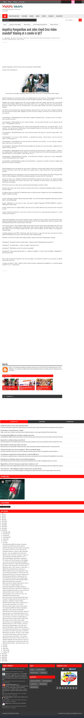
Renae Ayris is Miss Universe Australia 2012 (13, 609)
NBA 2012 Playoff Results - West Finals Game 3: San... (16, 643)
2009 (3, 657)
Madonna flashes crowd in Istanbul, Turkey (13, 592)
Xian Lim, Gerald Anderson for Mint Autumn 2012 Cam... (16, 641)
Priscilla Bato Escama (10, 684)
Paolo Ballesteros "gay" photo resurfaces (10, 671)
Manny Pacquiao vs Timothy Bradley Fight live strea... (16, 613)
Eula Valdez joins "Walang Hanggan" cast (12, 585)
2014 (3, 526)
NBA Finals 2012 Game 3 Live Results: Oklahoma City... (16, 574)
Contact (15, 1)
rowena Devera (9, 697)
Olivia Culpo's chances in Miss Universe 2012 (13, 620)
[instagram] (73, 2)
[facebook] (62, 2)
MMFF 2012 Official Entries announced (12, 581)
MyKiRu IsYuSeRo (15, 713)
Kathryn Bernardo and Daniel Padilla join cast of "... (15, 556)
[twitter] (66, 2)
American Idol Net (35, 680)
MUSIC (37, 16)
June (4, 542)
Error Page (22, 1)
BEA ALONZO (26, 38)
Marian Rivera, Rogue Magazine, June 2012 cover (14, 625)
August (5, 539)
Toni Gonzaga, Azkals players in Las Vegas (13, 604)
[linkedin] (76, 2)
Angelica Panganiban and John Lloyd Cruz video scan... (16, 639)
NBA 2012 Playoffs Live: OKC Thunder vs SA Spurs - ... (16, 623)
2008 (3, 659)
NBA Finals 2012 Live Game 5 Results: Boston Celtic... (16, 618)
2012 (3, 530)
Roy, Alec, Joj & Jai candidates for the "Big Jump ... (15, 553)
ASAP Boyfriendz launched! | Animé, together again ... (15, 578)
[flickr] (69, 2)
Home (4, 1)
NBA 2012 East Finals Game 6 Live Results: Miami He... (16, 611)
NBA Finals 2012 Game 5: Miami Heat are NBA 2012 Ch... (16, 563)
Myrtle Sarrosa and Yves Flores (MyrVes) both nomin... (16, 597)
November (5, 533)
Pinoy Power (43, 684)
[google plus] (80, 2)
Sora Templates (66, 713)
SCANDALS (4, 39)
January (5, 652)
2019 (3, 517)
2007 (3, 660)
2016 (3, 523)
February (5, 650)
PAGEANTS (51, 16)
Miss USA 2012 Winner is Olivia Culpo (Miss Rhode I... (16, 627)
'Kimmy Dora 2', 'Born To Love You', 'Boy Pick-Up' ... (15, 549)
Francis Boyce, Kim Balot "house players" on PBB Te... (16, 630)
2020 (3, 516)
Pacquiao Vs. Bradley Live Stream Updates (13, 600)
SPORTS (44, 16)
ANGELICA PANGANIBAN (17, 38)
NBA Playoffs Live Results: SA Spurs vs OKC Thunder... (16, 632)
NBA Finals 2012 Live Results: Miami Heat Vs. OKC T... (16, 583)
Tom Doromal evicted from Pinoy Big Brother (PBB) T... (16, 579)
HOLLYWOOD (59, 16)
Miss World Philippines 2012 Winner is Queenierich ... (15, 558)
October (5, 535)
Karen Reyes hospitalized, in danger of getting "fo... (15, 586)
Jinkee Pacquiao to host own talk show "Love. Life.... (15, 593)
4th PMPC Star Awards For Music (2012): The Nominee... (16, 547)
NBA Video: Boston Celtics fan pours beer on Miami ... (16, 606)
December (5, 532)
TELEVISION (24, 16)
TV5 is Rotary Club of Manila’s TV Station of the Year (15, 572)
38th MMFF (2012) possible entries (11, 595)
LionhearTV (34, 684)
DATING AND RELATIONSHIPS (36, 38)
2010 (3, 655)
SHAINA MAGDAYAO (12, 39)
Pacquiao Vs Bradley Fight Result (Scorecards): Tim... (16, 599)
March (4, 648)
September (6, 537)
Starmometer (34, 687)
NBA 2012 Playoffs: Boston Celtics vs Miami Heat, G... (16, 602)
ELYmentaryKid (47, 680)
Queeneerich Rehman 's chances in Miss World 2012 (15, 551)
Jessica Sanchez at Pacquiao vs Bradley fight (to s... (15, 616)
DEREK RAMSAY (46, 38)
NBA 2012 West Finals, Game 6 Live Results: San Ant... (16, 615)
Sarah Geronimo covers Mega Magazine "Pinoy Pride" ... (16, 622)
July (4, 540)
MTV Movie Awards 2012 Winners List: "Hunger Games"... (16, 629)
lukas (6, 668)
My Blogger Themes (77, 713)
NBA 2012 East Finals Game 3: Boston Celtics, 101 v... (16, 637)
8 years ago (21, 671)
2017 (3, 521)
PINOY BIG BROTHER (14, 16)
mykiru (7, 703)
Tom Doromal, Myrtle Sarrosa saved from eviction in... (15, 634)
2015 (3, 525)
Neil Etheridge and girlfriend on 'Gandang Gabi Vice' (15, 576)
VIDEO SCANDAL (20, 39)
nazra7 (7, 673)
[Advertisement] (32, 54)
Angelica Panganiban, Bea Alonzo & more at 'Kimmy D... (16, 590)
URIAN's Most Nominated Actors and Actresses (14, 569)
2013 (3, 528)
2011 (3, 653)
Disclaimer (43, 672)
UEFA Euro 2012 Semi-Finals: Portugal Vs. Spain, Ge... (16, 555)
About (9, 1)
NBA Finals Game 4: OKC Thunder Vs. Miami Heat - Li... (16, 567)
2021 (3, 514)
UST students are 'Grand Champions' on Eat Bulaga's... (16, 560)
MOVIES (31, 16)
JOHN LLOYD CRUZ (55, 38)
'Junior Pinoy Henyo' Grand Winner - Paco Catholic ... (15, 636)
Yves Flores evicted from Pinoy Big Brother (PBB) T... (15, 562)
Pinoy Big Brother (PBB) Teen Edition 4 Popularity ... (15, 544)
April (4, 646)
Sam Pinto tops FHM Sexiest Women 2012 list (14, 546)
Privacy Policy (34, 672)
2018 (3, 519)
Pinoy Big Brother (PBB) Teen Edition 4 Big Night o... (15, 607)
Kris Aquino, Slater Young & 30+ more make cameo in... (16, 565)
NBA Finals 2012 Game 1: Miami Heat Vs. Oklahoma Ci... (16, 588)
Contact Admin (40, 669)
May (4, 645)
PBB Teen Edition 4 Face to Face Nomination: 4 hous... (16, 570)
